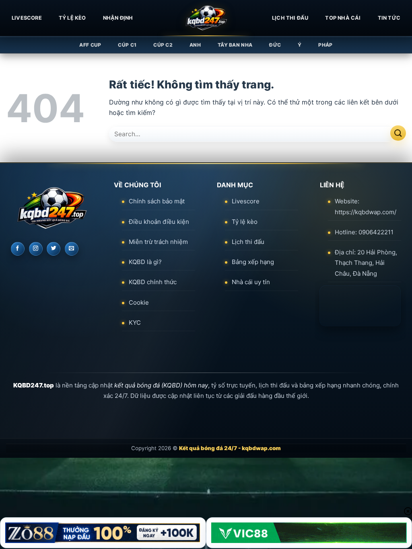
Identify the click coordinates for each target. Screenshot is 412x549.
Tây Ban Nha (235, 45)
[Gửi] (398, 133)
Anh (195, 45)
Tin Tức (389, 18)
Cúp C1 (127, 45)
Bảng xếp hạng (253, 262)
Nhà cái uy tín (251, 282)
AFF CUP (90, 45)
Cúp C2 (163, 45)
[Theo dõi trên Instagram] (36, 249)
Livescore (246, 201)
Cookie (139, 302)
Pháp (325, 45)
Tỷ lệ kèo (72, 18)
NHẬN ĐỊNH (118, 18)
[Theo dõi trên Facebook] (18, 249)
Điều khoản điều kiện (159, 221)
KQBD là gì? (145, 262)
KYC (135, 322)
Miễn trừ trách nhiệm (158, 242)
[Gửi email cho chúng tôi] (71, 249)
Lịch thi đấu (290, 18)
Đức (275, 45)
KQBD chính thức (153, 282)
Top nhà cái (342, 18)
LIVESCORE (27, 18)
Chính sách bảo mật (157, 201)
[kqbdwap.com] (206, 18)
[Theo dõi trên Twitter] (53, 249)
